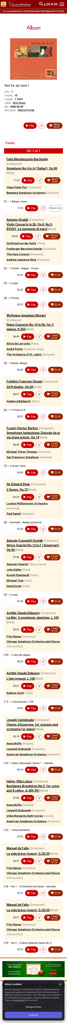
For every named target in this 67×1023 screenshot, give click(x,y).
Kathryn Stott (15, 693)
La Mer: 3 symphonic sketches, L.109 (33, 617)
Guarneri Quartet (17, 564)
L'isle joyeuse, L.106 (21, 678)
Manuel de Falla (18, 848)
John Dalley (14, 569)
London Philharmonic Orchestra (27, 503)
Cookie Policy (19, 1000)
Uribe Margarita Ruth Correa (25, 815)
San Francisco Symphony (23, 457)
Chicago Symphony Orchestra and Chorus (33, 641)
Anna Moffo (14, 743)
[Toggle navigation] (61, 4)
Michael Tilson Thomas (22, 451)
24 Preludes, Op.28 (20, 387)
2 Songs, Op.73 (17, 489)
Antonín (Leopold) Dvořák (25, 540)
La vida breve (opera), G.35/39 (28, 854)
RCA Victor (19, 103)
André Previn (15, 349)
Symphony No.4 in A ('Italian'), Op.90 (32, 168)
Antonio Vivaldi (17, 220)
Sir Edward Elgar (18, 484)
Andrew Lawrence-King (21, 259)
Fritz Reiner (14, 636)
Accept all (33, 1015)
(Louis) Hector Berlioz (22, 428)
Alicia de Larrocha (18, 343)
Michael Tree (15, 580)
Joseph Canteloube (20, 720)
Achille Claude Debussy (23, 613)
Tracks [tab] (10, 143)
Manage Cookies (33, 1007)
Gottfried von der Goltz (21, 243)
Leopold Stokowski (19, 749)
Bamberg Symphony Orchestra (26, 192)
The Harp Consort (18, 254)
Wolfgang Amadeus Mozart (26, 315)
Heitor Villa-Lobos (19, 781)
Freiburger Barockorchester (24, 248)
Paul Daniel (14, 513)
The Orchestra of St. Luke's (24, 354)
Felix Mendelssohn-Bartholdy (27, 159)
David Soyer (14, 586)
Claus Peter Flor (17, 187)
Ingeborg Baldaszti (19, 401)
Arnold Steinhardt (18, 575)
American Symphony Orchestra (26, 754)
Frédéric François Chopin (24, 381)
